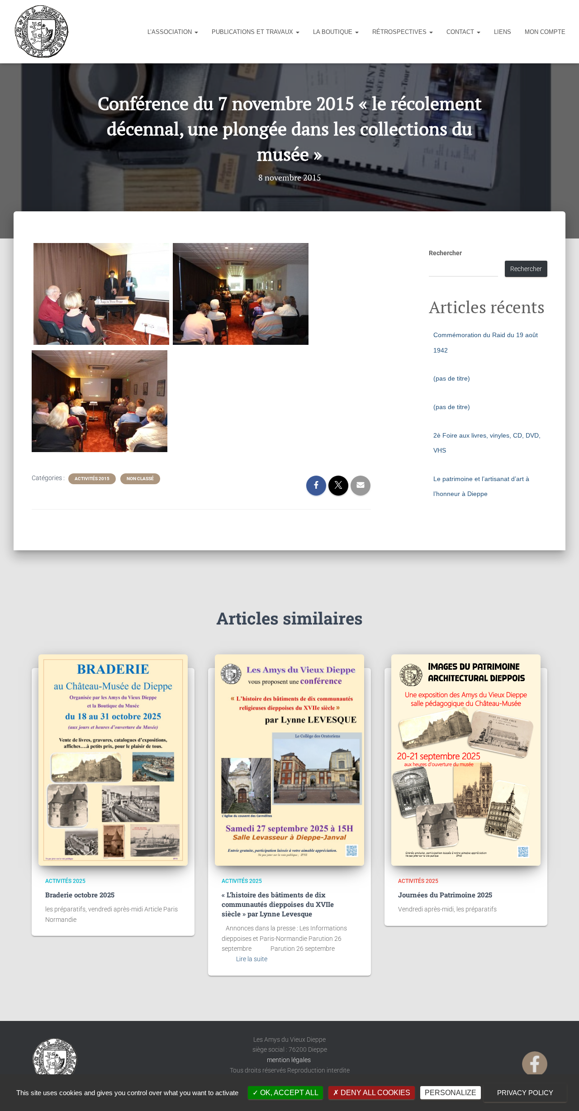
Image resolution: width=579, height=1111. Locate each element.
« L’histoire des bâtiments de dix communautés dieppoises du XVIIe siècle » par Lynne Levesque (278, 904)
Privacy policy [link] (525, 1093)
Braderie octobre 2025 (79, 894)
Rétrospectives (400, 32)
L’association (170, 32)
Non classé (140, 478)
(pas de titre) (451, 378)
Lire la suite (251, 959)
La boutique (333, 32)
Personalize (450, 1093)
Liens (502, 32)
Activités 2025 (65, 881)
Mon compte (545, 32)
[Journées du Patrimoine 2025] (466, 760)
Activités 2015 (92, 478)
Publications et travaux (253, 32)
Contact (461, 32)
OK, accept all (288, 1093)
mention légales (289, 1059)
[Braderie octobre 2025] (113, 760)
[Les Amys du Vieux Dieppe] (41, 32)
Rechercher (445, 253)
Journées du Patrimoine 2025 (445, 894)
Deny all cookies (374, 1093)
